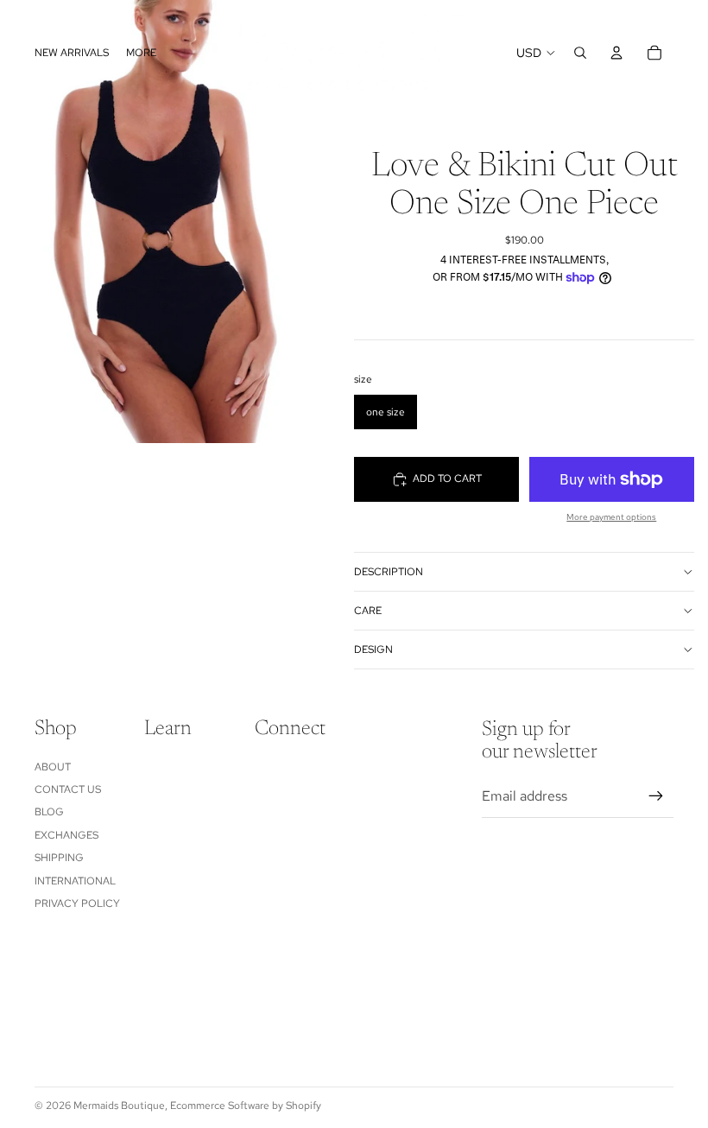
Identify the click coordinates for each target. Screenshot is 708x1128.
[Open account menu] (616, 53)
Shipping (59, 858)
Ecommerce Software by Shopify (245, 1105)
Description (388, 572)
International (75, 881)
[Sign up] (656, 796)
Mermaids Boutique (119, 1105)
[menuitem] (141, 53)
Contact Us (68, 789)
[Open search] (580, 53)
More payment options (611, 517)
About (53, 767)
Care (368, 611)
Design (373, 649)
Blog (49, 812)
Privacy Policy (77, 903)
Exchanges (66, 835)
